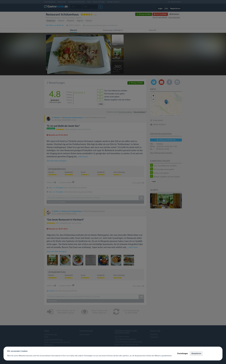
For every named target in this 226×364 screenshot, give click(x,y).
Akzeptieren (196, 353)
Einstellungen (182, 353)
